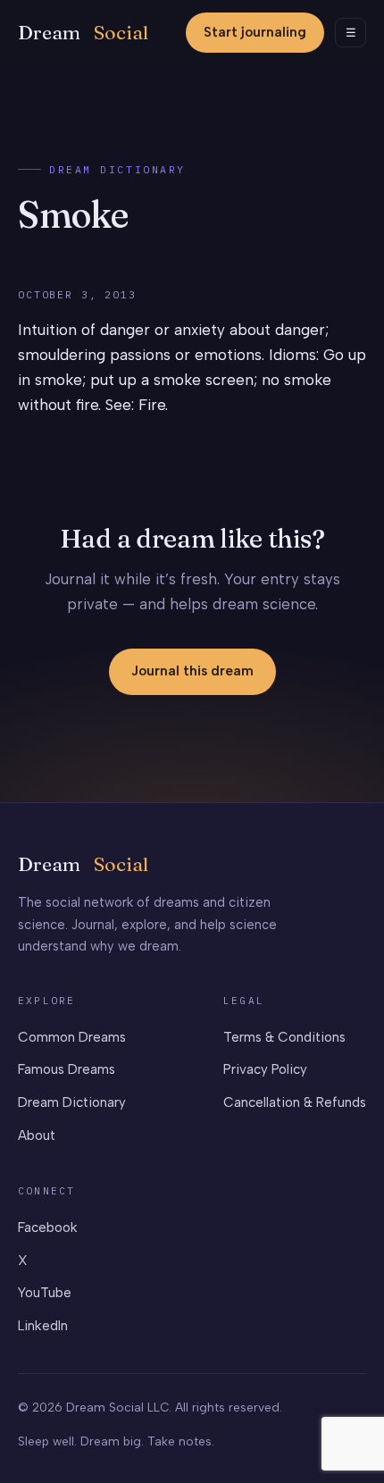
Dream (83, 33)
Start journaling (255, 32)
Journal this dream (192, 671)
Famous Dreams (66, 1069)
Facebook (48, 1227)
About (36, 1135)
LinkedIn (43, 1326)
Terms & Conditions (284, 1037)
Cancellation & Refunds (294, 1102)
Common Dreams (72, 1037)
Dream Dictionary (117, 169)
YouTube (44, 1293)
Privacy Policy (265, 1069)
